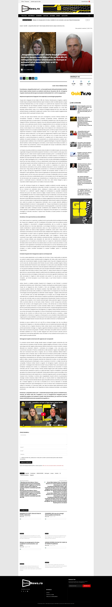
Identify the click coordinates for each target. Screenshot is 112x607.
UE (60, 473)
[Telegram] (36, 78)
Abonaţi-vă (86, 585)
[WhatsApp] (27, 78)
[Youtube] (27, 591)
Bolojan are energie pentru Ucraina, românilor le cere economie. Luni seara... (29, 544)
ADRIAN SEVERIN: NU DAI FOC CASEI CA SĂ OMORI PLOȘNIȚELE (47, 20)
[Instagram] (23, 591)
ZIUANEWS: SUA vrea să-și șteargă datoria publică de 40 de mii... (54, 514)
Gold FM (25, 25)
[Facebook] (21, 78)
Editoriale (22, 533)
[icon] (89, 1)
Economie (22, 563)
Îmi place (73, 80)
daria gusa (47, 473)
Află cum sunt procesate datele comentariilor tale (53, 465)
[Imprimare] (33, 78)
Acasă (21, 25)
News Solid (29, 69)
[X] (24, 78)
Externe (46, 533)
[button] (89, 15)
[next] (88, 20)
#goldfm (27, 473)
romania (56, 473)
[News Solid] (22, 70)
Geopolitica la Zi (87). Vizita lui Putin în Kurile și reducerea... (30, 514)
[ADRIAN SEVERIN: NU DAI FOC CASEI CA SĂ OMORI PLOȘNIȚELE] (56, 555)
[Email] (30, 78)
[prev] (86, 20)
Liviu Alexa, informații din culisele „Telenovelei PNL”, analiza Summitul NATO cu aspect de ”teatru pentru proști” (84, 145)
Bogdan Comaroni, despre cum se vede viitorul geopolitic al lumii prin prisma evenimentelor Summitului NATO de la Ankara (85, 156)
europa (52, 473)
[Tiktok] (25, 591)
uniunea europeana (24, 475)
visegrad (32, 475)
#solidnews (32, 473)
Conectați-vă (81, 80)
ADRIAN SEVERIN (40, 473)
